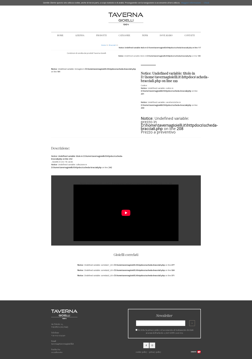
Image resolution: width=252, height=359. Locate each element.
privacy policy (154, 330)
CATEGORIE (124, 35)
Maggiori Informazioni (191, 2)
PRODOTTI (101, 35)
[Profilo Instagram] (152, 345)
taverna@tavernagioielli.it (62, 343)
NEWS (145, 35)
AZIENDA (79, 35)
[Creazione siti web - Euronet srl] (196, 351)
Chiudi (206, 2)
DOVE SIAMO (166, 35)
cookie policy (141, 352)
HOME (60, 35)
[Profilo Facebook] (146, 345)
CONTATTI (189, 35)
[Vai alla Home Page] (126, 18)
